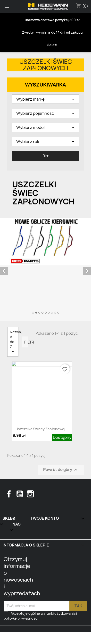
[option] (45, 266)
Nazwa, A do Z (14, 342)
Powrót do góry (61, 470)
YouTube (20, 494)
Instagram (30, 494)
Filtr (26, 342)
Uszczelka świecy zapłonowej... (42, 429)
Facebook (9, 494)
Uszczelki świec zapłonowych (45, 64)
